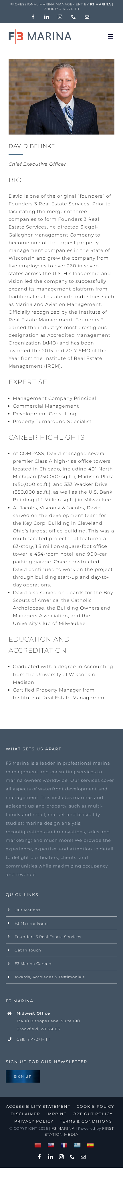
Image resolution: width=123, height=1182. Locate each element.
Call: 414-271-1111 (34, 1039)
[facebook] (39, 1156)
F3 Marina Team (31, 923)
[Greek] (77, 1145)
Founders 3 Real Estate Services (48, 936)
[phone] (72, 1156)
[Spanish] (90, 1145)
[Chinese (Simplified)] (38, 1145)
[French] (64, 1145)
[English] (51, 1145)
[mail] (83, 1156)
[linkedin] (50, 1156)
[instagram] (61, 1156)
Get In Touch (28, 950)
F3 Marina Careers (33, 963)
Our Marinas (27, 909)
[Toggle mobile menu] (111, 36)
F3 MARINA (63, 1128)
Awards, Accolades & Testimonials (50, 977)
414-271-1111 (69, 9)
